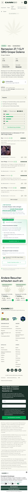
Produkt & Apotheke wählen (13, 262)
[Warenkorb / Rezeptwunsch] (22, 2)
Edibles (2, 355)
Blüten (2, 347)
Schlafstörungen (5, 326)
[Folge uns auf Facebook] (8, 370)
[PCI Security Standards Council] (14, 319)
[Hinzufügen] (13, 300)
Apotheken (18, 332)
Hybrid (2, 361)
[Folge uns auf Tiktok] (16, 370)
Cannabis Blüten (16, 45)
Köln (17, 362)
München (18, 349)
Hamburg (18, 358)
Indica (9, 45)
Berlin (17, 347)
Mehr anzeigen (14, 199)
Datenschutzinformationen (6, 380)
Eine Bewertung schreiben (14, 127)
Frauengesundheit (5, 336)
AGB (19, 377)
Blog (17, 340)
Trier (17, 356)
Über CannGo (19, 330)
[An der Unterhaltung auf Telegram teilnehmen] (19, 370)
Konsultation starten (13, 241)
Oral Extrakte (4, 349)
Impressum (3, 377)
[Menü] (2, 2)
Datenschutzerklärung (11, 377)
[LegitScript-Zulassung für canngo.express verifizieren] (23, 318)
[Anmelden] (25, 2)
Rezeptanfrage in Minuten (20, 335)
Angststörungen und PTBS (6, 333)
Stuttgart (18, 366)
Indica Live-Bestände (13, 7)
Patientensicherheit (20, 338)
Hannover (18, 354)
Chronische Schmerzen (6, 328)
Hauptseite (3, 7)
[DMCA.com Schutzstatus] (5, 318)
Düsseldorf (18, 364)
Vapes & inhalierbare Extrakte (6, 352)
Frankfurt (18, 360)
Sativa (2, 359)
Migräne (3, 330)
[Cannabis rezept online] (12, 2)
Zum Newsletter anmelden (14, 417)
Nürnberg (18, 351)
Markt (8, 7)
